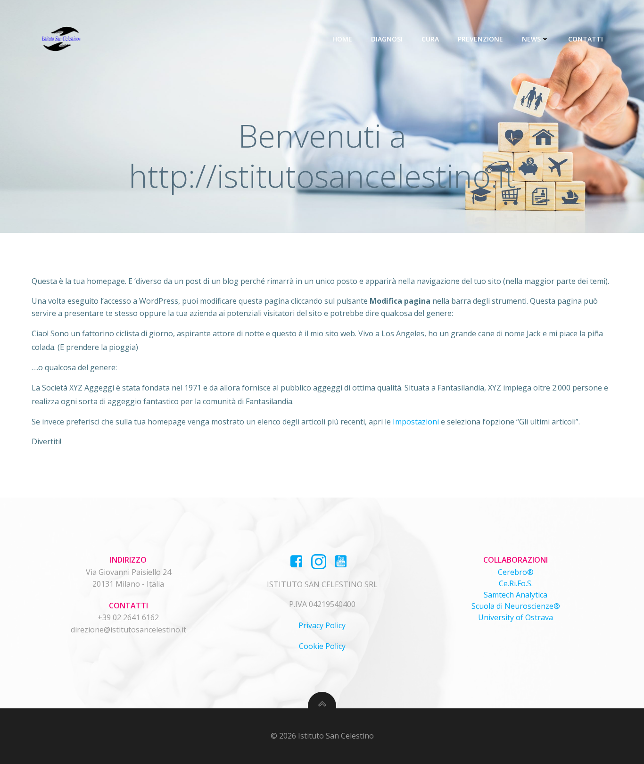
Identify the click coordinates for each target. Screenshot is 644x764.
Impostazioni (416, 421)
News (531, 38)
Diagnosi (387, 38)
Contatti (585, 38)
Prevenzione (480, 38)
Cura (430, 38)
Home (342, 38)
